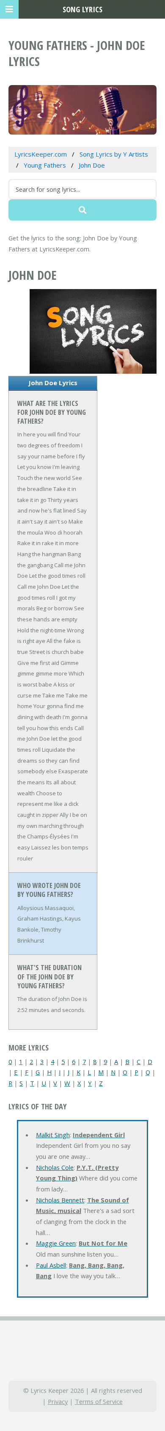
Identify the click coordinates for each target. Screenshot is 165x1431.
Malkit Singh (53, 1134)
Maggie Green (56, 1243)
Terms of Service (99, 1401)
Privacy (58, 1401)
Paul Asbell (51, 1265)
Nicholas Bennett (60, 1200)
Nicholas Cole (55, 1167)
